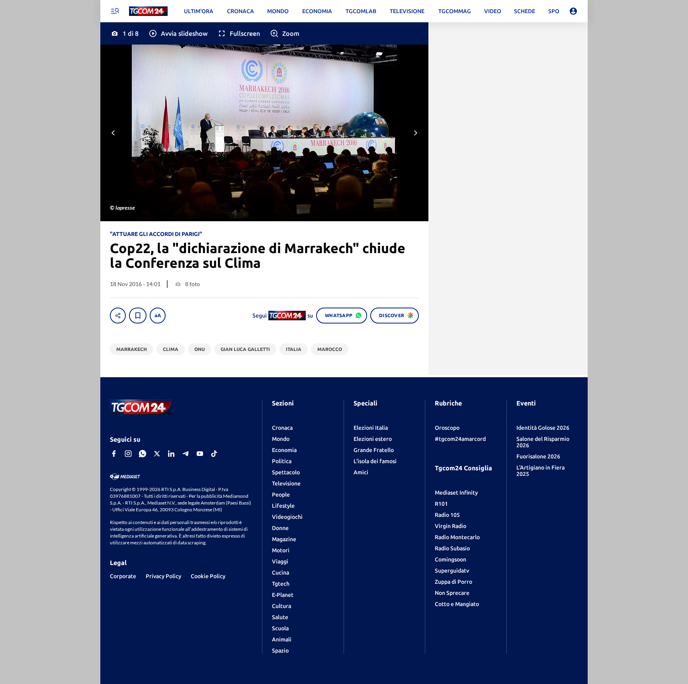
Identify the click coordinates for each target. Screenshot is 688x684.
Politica (281, 461)
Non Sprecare (452, 593)
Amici (361, 472)
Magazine (284, 539)
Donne (280, 528)
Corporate (123, 576)
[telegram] (186, 454)
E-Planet (282, 595)
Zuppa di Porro (453, 582)
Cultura (281, 606)
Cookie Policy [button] (208, 576)
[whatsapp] (143, 454)
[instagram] (128, 454)
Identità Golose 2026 (542, 428)
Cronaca (282, 428)
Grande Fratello (374, 450)
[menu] (114, 11)
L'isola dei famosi (375, 461)
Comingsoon (450, 559)
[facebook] (114, 454)
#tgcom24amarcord (460, 439)
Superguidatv (452, 570)
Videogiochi (287, 517)
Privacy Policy (163, 576)
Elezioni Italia (371, 428)
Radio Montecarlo (457, 537)
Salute (280, 617)
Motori (280, 550)
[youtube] (200, 454)
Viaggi (280, 561)
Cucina (280, 572)
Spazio (280, 650)
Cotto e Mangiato (457, 604)
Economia (284, 450)
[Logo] (148, 11)
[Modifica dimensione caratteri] (158, 315)
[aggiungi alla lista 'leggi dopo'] (138, 315)
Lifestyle (283, 506)
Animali (281, 639)
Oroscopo (447, 428)
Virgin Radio (450, 526)
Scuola (280, 628)
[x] (157, 454)
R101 (441, 504)
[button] (177, 33)
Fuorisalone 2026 (538, 456)
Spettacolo (286, 472)
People (281, 494)
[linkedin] (171, 454)
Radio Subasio (452, 548)
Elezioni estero (373, 439)
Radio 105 (447, 515)
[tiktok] (214, 454)
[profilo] (573, 11)
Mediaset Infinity (456, 492)
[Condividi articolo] (118, 315)
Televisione (286, 483)
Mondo (280, 439)
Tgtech (280, 584)
